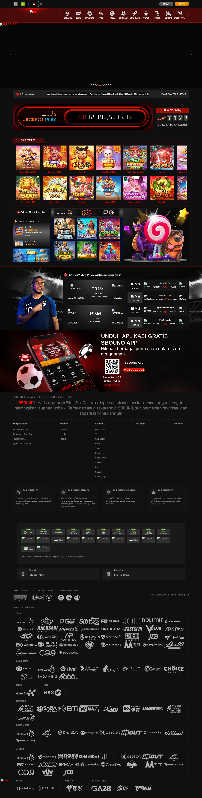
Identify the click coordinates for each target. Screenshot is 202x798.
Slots (78, 18)
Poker (157, 18)
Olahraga (123, 18)
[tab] (65, 212)
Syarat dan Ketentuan (22, 443)
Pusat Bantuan (19, 439)
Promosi (63, 429)
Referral (63, 439)
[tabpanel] (101, 55)
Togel (112, 18)
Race (101, 18)
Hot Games (67, 18)
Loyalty (63, 434)
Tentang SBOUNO (20, 429)
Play (50, 119)
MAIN (30, 157)
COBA (66, 225)
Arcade (146, 18)
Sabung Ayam (179, 18)
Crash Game (135, 18)
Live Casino (89, 18)
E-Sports (168, 18)
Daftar (182, 4)
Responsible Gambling (22, 434)
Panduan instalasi (134, 370)
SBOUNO (26, 402)
